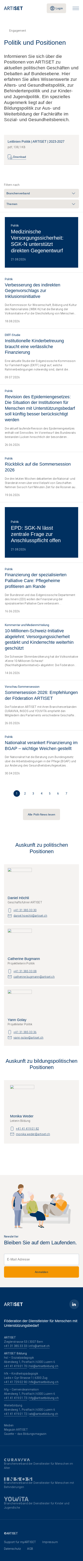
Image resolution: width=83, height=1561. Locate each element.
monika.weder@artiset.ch (33, 1134)
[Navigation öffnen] (76, 8)
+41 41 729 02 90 (15, 1382)
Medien (8, 1425)
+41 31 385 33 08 (24, 971)
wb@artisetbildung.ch (43, 1413)
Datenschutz (12, 1548)
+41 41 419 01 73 (15, 1398)
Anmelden (41, 1272)
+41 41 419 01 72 (15, 1413)
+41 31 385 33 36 (24, 1032)
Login (59, 8)
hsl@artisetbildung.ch (43, 1366)
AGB (30, 1548)
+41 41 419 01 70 (15, 1366)
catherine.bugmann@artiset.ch (34, 976)
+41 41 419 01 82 (27, 1128)
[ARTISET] (22, 8)
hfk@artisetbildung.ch (43, 1382)
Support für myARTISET (20, 1542)
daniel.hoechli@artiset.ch (30, 915)
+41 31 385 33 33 (15, 1346)
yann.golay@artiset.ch (28, 1037)
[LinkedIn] (74, 1304)
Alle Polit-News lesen (41, 814)
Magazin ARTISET (16, 1429)
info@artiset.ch (39, 1346)
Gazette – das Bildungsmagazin (25, 1433)
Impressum (50, 1542)
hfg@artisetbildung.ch (44, 1398)
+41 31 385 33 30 (24, 910)
